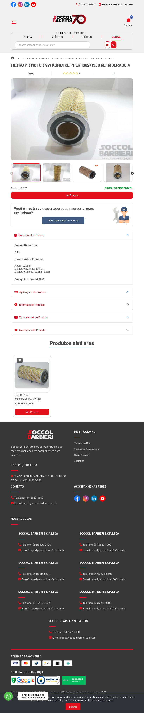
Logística (79, 460)
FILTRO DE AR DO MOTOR (37, 58)
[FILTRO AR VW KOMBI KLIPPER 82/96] (32, 375)
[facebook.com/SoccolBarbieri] (13, 4)
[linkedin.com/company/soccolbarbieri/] (27, 4)
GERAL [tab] (116, 36)
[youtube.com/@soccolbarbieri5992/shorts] (33, 4)
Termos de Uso (82, 442)
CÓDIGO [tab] (87, 36)
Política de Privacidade (86, 448)
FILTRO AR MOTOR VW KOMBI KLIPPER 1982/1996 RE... (88, 58)
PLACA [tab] (27, 36)
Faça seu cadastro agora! (63, 220)
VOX (56, 58)
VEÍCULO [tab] (57, 36)
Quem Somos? (82, 454)
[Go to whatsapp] (8, 696)
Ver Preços (72, 195)
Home (18, 58)
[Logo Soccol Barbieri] (69, 19)
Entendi (73, 706)
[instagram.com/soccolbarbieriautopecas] (20, 4)
